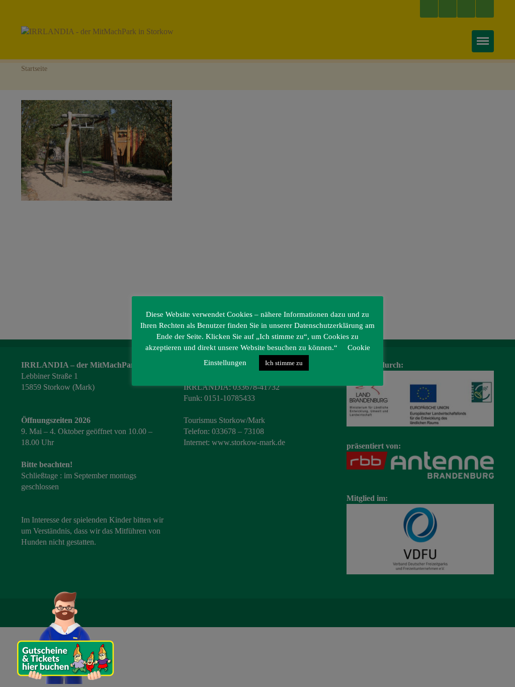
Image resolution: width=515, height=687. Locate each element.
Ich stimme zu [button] (284, 363)
